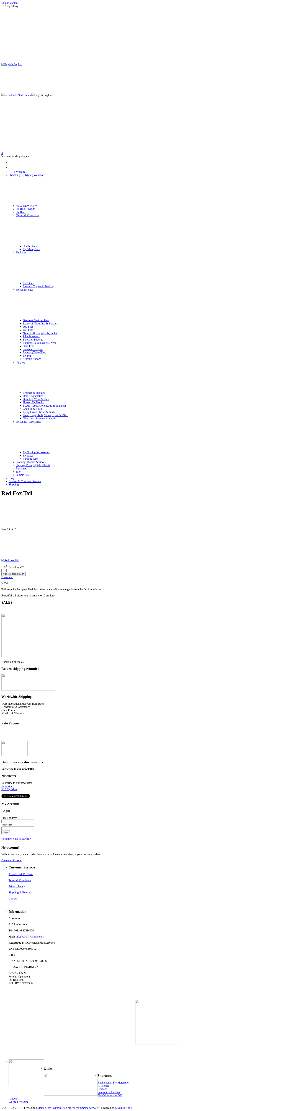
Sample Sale (23, 474)
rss (49, 1107)
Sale (18, 471)
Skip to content (9, 2)
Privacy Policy (17, 886)
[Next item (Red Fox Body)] (154, 545)
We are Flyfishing (19, 1101)
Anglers (13, 1098)
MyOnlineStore (124, 1107)
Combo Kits (30, 246)
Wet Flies (28, 329)
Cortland (102, 1088)
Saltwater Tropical (33, 349)
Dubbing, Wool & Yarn (36, 399)
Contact (13, 898)
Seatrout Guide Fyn (109, 1092)
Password (6, 824)
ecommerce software (87, 1107)
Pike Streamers (31, 336)
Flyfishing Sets (31, 249)
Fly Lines (21, 252)
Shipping (14, 484)
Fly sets (27, 355)
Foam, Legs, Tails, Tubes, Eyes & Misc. (45, 415)
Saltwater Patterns (33, 339)
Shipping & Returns (20, 892)
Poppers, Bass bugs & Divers (39, 342)
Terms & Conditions (20, 880)
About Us (14, 874)
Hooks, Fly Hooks (33, 402)
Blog (11, 478)
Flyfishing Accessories (28, 421)
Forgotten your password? (16, 838)
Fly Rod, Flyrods (25, 208)
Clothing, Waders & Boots (30, 461)
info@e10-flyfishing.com (29, 936)
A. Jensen (103, 1085)
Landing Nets (30, 458)
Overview (7, 577)
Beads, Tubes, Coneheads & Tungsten (44, 405)
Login (5, 832)
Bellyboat (21, 468)
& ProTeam (26, 874)
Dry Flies (28, 326)
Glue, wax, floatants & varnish (40, 418)
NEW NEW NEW (26, 205)
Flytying (20, 362)
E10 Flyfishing (17, 171)
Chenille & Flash (32, 408)
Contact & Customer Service (25, 481)
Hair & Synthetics (33, 395)
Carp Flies (28, 345)
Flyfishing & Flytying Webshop (26, 175)
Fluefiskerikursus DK (110, 1095)
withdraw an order (63, 1107)
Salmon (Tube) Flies (34, 352)
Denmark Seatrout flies (36, 320)
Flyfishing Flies (24, 289)
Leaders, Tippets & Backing (38, 286)
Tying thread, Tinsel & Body (39, 412)
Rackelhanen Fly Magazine (113, 1082)
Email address (9, 817)
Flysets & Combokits (27, 215)
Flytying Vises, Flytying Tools (33, 465)
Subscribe (6, 786)
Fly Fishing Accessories (36, 452)
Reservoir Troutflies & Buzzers (40, 323)
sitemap (41, 1107)
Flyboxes (28, 455)
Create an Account (11, 860)
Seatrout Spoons (32, 358)
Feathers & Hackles (34, 392)
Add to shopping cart (13, 574)
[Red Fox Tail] (10, 560)
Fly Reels (21, 212)
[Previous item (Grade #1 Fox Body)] (154, 514)
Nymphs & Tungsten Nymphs (40, 333)
